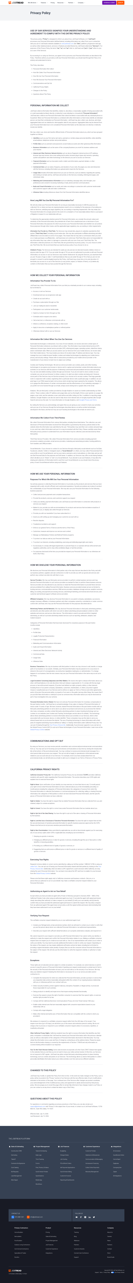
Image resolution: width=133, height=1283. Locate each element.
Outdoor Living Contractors (22, 1244)
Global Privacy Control (37, 730)
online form (33, 866)
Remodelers (17, 1236)
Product (48, 1228)
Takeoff (13, 1159)
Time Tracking (40, 1159)
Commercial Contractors (21, 1249)
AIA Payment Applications (67, 1167)
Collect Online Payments (92, 1167)
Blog (75, 1236)
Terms (101, 1272)
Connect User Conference (81, 1253)
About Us (110, 1232)
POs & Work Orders (65, 1163)
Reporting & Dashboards (67, 1180)
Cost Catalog (15, 1167)
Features (43, 2)
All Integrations (117, 1176)
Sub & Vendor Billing (66, 1171)
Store (108, 1253)
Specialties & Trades (20, 1253)
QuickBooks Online (118, 1155)
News (109, 1240)
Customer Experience (93, 1146)
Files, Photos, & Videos (42, 1167)
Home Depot (116, 1159)
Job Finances (64, 1146)
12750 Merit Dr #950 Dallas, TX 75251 (18, 1273)
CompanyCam (117, 1167)
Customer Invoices (65, 1176)
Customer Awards (79, 1249)
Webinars (76, 1240)
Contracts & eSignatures (18, 1163)
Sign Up (120, 2)
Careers (109, 1236)
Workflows (39, 1184)
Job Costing (63, 1159)
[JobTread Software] (16, 2)
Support (76, 1257)
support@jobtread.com (37, 1106)
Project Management (43, 1146)
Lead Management (16, 1176)
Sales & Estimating (17, 1146)
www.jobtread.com (67, 43)
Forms (38, 1163)
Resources (60, 2)
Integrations (117, 1146)
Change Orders (64, 1155)
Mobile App (39, 1180)
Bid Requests (15, 1171)
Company (80, 2)
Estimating (14, 1155)
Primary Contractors (21, 1228)
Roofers (16, 1257)
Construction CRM (16, 1151)
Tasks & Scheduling (41, 1151)
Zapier (115, 1171)
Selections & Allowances (93, 1155)
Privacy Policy (107, 1272)
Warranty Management (92, 1171)
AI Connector (117, 1151)
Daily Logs (39, 1155)
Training (76, 1232)
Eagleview (116, 1163)
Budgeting (63, 1151)
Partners (70, 2)
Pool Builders (18, 1240)
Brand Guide (110, 1257)
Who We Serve (32, 2)
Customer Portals (91, 1151)
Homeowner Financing (92, 1163)
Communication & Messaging (94, 1159)
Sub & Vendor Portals (42, 1171)
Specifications (40, 1176)
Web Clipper (14, 1180)
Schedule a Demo (109, 2)
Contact (109, 1249)
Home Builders (18, 1232)
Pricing (53, 2)
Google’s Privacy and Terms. (88, 400)
